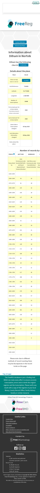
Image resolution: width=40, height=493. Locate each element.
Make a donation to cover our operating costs (17, 430)
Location (26, 80)
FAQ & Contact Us (10, 427)
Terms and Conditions (11, 423)
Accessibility (9, 425)
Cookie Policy (9, 419)
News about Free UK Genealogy (13, 432)
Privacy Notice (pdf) (11, 421)
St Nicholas (23, 65)
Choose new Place (20, 45)
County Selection (20, 42)
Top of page (7, 374)
